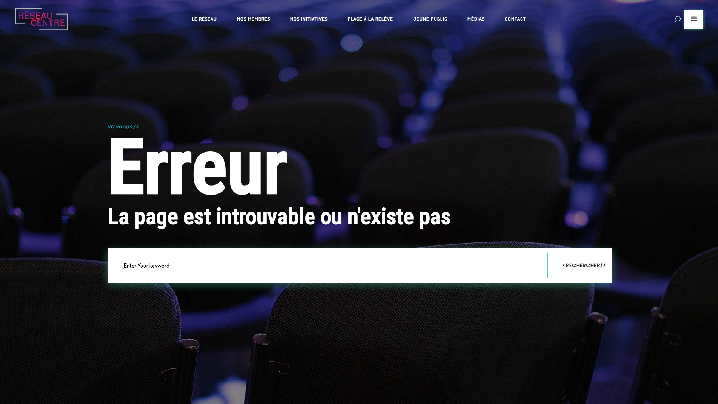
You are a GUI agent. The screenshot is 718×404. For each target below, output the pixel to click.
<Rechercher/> (584, 265)
